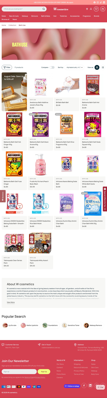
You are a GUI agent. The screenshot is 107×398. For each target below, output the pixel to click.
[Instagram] (98, 2)
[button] (105, 199)
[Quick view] (50, 77)
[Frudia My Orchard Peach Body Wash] (40, 163)
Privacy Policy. (40, 377)
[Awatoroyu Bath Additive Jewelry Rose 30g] (40, 84)
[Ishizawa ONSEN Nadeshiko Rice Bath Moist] (40, 203)
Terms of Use (29, 377)
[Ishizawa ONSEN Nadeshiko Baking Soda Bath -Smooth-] (14, 203)
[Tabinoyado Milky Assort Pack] (40, 242)
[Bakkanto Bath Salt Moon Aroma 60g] (40, 124)
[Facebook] (95, 2)
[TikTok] (101, 2)
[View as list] (102, 67)
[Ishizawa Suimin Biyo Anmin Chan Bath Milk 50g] (92, 203)
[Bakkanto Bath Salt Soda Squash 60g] (92, 124)
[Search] (43, 9)
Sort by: (61, 67)
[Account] (91, 9)
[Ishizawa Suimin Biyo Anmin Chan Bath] (66, 203)
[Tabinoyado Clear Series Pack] (14, 242)
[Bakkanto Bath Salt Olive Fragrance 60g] (66, 124)
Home (4, 25)
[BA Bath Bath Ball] (66, 84)
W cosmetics (12, 392)
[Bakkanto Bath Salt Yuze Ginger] (14, 163)
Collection (12, 25)
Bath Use (33, 100)
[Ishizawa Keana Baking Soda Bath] (66, 163)
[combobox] (24, 8)
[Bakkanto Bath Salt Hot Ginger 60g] (14, 124)
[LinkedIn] (104, 2)
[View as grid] (96, 67)
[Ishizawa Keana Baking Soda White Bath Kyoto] (92, 163)
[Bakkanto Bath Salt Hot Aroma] (92, 84)
